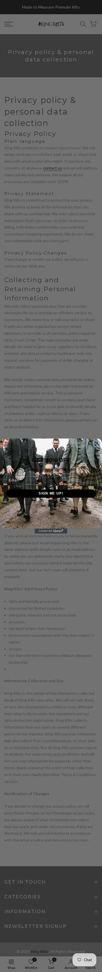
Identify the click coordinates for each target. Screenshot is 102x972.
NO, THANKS (51, 505)
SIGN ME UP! (51, 493)
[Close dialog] (97, 443)
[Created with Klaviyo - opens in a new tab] (51, 531)
